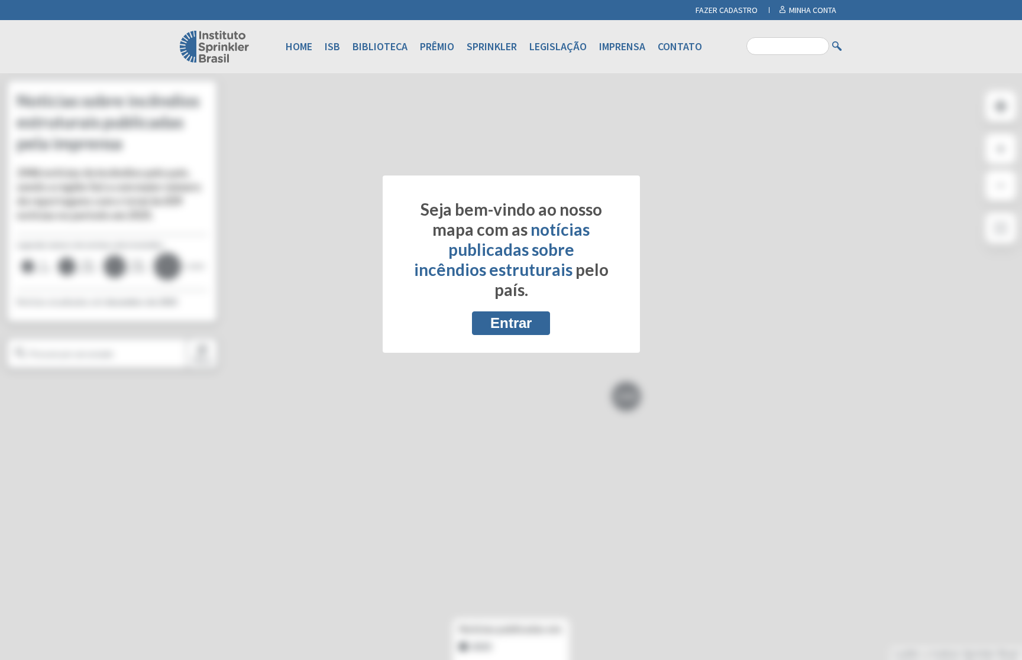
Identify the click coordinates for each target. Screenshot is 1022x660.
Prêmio (437, 46)
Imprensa (622, 46)
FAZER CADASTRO (727, 10)
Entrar (511, 323)
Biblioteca (379, 46)
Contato (680, 46)
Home (299, 46)
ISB (332, 46)
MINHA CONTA (812, 10)
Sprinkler (492, 46)
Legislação (558, 46)
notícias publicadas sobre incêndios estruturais (502, 249)
